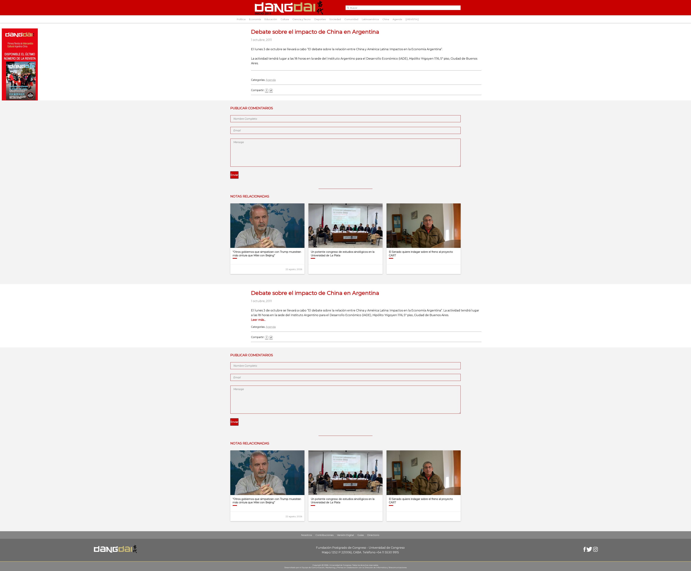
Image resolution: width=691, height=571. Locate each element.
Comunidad (351, 19)
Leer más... (258, 320)
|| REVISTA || (412, 19)
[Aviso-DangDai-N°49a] (20, 99)
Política (241, 19)
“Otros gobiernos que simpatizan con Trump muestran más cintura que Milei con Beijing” (267, 253)
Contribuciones (324, 535)
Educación (271, 19)
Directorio (373, 535)
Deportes (320, 19)
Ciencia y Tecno (301, 19)
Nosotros (306, 535)
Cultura (285, 19)
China (385, 19)
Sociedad (335, 19)
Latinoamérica (370, 19)
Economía (255, 19)
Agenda (397, 19)
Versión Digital (345, 535)
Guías (360, 535)
